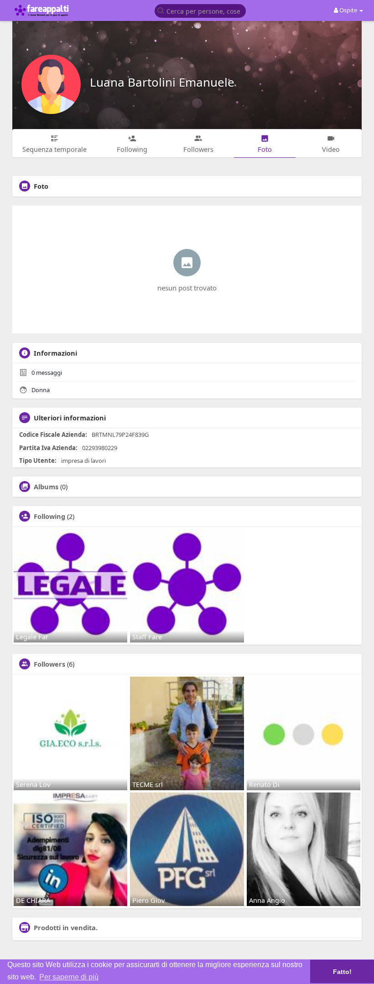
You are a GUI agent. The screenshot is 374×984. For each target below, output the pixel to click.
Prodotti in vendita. (66, 927)
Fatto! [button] (342, 971)
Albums (46, 486)
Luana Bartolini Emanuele (162, 82)
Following (49, 516)
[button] (200, 10)
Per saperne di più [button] (69, 977)
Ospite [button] (348, 10)
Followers (49, 664)
